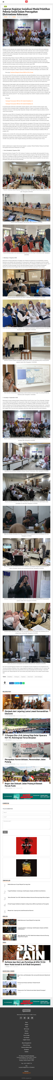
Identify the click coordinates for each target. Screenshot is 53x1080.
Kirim (5, 832)
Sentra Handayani (38, 676)
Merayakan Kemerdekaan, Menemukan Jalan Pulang (25, 760)
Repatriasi (23, 676)
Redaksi (26, 1051)
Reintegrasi (16, 676)
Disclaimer (26, 1049)
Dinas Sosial (30, 676)
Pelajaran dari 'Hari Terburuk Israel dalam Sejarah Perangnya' (31, 990)
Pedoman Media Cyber (26, 1047)
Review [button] (26, 1031)
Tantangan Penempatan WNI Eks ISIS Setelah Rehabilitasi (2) (19, 103)
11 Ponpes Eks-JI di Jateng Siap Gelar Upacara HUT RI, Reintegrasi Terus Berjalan (26, 736)
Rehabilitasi (10, 676)
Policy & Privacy (26, 1045)
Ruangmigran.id (26, 1072)
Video (5, 947)
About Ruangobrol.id (26, 1043)
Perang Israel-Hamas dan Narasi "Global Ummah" (29, 982)
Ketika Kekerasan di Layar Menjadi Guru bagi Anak (19, 884)
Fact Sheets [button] (26, 1037)
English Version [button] (26, 1039)
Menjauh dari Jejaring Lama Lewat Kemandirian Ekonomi (26, 712)
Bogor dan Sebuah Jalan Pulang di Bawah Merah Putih (23, 784)
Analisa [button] (26, 1024)
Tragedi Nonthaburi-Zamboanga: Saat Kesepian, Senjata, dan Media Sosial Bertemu (27, 890)
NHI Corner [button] (26, 1029)
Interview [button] (26, 1033)
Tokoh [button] (26, 1026)
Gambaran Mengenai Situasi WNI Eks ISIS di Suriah (21, 72)
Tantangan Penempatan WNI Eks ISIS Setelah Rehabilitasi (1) (19, 101)
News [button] (26, 1022)
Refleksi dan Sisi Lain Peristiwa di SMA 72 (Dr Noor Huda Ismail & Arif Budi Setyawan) (25, 963)
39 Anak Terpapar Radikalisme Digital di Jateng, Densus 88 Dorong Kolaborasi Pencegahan (28, 903)
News (5, 6)
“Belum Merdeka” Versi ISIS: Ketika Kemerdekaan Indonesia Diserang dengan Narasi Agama (28, 897)
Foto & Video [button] (27, 1035)
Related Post (7, 691)
